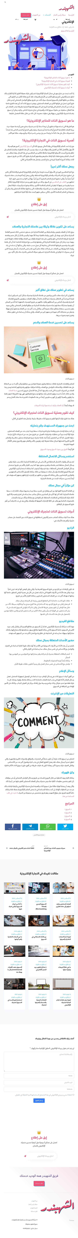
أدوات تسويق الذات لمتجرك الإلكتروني (57, 87)
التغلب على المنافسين (59, 182)
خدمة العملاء (13, 390)
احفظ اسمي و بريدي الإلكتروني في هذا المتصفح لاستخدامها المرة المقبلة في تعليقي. (43, 1095)
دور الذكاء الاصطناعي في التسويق (39, 938)
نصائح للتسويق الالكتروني (39, 835)
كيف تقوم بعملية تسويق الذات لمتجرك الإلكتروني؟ (53, 84)
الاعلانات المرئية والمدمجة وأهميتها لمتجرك (40, 1002)
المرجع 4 (67, 819)
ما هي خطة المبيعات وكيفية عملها (64, 968)
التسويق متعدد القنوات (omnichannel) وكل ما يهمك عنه (15, 970)
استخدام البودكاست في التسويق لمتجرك (15, 1001)
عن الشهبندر (36, 15)
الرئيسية (71, 15)
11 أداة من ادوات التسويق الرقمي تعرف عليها (15, 906)
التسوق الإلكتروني (26, 146)
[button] (5, 2)
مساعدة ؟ (71, 1220)
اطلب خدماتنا (34, 1211)
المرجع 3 (67, 816)
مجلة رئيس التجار (59, 15)
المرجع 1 (67, 809)
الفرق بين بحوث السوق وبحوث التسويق (53, 449)
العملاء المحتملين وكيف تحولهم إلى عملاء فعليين (63, 905)
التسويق (64, 30)
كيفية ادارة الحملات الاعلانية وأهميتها (65, 938)
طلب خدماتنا (26, 15)
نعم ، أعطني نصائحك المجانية (7, 216)
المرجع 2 (67, 812)
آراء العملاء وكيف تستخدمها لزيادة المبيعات (49, 405)
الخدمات (48, 15)
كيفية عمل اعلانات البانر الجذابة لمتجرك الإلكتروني (63, 1002)
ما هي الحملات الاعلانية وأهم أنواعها (15, 938)
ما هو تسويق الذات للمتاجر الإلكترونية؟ (57, 77)
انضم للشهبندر (33, 1208)
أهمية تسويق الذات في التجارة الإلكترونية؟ (56, 81)
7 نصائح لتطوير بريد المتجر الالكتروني (40, 968)
